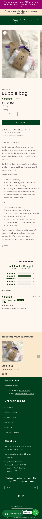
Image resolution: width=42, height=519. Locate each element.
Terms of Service (11, 432)
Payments (8, 407)
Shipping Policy (10, 412)
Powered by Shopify (28, 517)
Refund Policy (10, 417)
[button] (4, 20)
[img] (7, 297)
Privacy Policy (10, 427)
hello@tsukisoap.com (24, 393)
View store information (13, 136)
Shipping (5, 106)
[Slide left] (16, 85)
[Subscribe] (34, 487)
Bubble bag (7, 366)
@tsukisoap (24, 390)
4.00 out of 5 (27, 266)
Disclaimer (8, 422)
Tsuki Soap (17, 517)
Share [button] (6, 246)
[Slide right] (26, 85)
